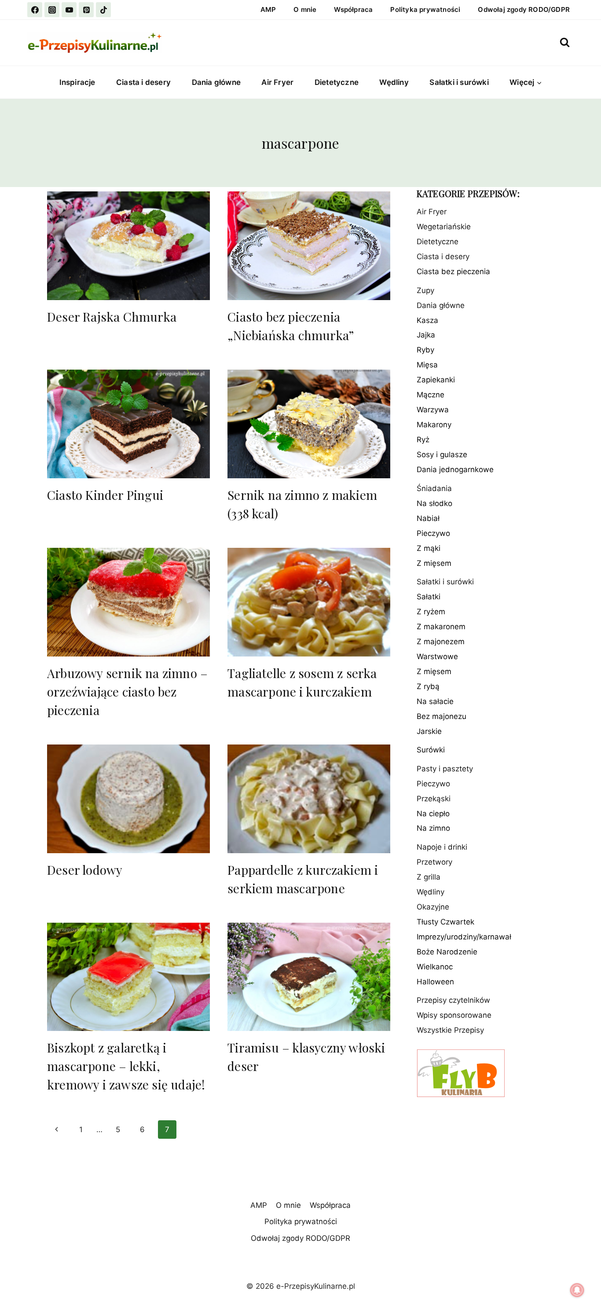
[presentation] (128, 245)
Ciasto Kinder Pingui (105, 495)
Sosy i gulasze (442, 455)
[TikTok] (103, 9)
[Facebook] (34, 9)
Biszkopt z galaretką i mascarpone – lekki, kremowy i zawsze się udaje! (126, 1066)
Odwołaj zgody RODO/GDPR (524, 9)
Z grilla (428, 877)
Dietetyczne (337, 82)
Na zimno (433, 828)
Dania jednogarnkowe (455, 470)
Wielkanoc (435, 967)
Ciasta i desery (143, 82)
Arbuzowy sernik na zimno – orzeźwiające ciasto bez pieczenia (127, 691)
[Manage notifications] (577, 1290)
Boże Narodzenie (447, 952)
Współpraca (353, 9)
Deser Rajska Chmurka (111, 316)
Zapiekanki (436, 380)
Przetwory (434, 862)
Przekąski (434, 798)
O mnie (304, 9)
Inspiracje (77, 82)
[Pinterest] (86, 9)
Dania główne (216, 82)
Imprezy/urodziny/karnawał (464, 937)
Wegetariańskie (444, 227)
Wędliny (393, 82)
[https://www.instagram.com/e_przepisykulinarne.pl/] (51, 9)
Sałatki (428, 597)
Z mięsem (434, 563)
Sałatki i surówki (458, 82)
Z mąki (428, 548)
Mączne (430, 395)
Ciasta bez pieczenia (453, 272)
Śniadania (434, 488)
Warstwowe (437, 657)
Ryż (423, 440)
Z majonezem (441, 642)
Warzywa (433, 410)
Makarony (434, 425)
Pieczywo (433, 533)
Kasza (427, 320)
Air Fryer (277, 82)
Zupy (425, 290)
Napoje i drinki (442, 847)
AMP (268, 9)
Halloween (435, 982)
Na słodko (434, 503)
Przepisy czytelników (453, 1000)
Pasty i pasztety (445, 768)
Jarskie (429, 731)
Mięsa (427, 365)
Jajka (426, 335)
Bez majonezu (441, 716)
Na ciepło (433, 813)
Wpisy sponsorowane (454, 1015)
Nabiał (428, 518)
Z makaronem (441, 627)
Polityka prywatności (425, 9)
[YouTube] (69, 9)
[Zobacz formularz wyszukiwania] (565, 42)
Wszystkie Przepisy (450, 1030)
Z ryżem (431, 612)
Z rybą (428, 686)
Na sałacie (435, 701)
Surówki (431, 750)
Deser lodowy (84, 870)
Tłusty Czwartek (445, 922)
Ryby (425, 350)
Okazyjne (433, 907)
